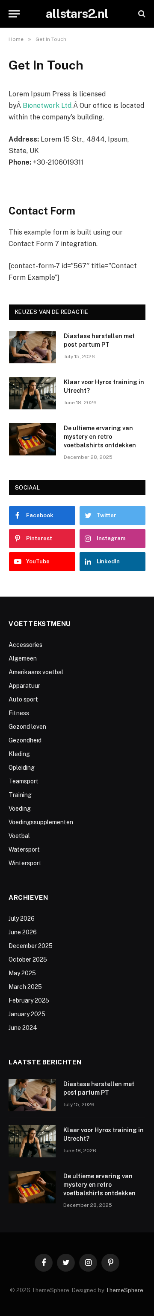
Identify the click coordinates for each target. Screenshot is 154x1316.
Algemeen (23, 658)
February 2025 (29, 1000)
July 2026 (22, 918)
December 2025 (31, 945)
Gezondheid (25, 740)
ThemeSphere (124, 1290)
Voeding (20, 808)
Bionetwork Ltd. (48, 105)
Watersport (24, 849)
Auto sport (23, 699)
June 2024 (23, 1027)
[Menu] (14, 13)
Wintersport (25, 863)
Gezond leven (27, 726)
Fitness (19, 713)
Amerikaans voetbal (36, 672)
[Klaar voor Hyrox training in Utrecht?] (32, 393)
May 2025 (22, 973)
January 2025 (27, 1014)
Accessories (25, 644)
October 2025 (28, 959)
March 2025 (25, 986)
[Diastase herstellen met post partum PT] (32, 347)
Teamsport (23, 781)
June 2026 (23, 932)
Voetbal (19, 835)
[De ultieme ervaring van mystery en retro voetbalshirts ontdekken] (32, 439)
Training (20, 794)
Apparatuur (24, 685)
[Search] (140, 13)
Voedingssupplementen (41, 822)
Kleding (19, 754)
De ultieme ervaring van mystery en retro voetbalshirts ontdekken (100, 437)
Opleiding (22, 767)
